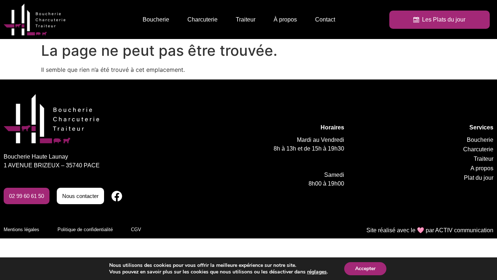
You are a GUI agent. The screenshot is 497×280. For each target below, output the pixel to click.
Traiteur (245, 19)
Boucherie (156, 19)
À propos (285, 19)
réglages (317, 272)
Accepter (365, 268)
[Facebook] (116, 196)
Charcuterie (202, 19)
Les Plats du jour (442, 19)
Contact (325, 19)
